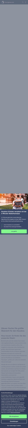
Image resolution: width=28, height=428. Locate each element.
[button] (26, 195)
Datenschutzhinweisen (15, 412)
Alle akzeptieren (14, 416)
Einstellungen (14, 421)
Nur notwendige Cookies (14, 425)
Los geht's (14, 231)
